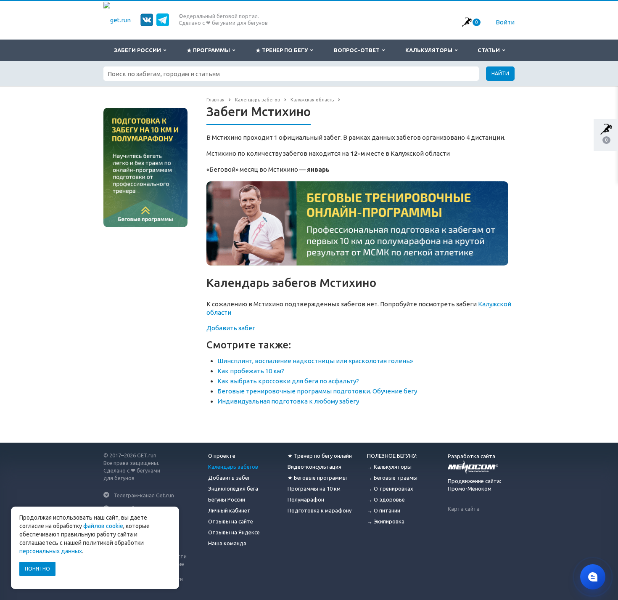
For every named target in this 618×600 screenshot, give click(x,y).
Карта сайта (464, 509)
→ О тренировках (390, 488)
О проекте (221, 456)
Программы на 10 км (314, 488)
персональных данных (50, 551)
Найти (500, 73)
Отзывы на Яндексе (234, 532)
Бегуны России (226, 499)
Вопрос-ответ (358, 50)
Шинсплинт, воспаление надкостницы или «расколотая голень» (315, 360)
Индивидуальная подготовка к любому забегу (288, 401)
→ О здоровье (386, 499)
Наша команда (227, 543)
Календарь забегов (233, 467)
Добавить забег (230, 328)
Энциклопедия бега (233, 488)
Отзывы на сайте (230, 521)
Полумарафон (306, 499)
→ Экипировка (385, 521)
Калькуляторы (430, 50)
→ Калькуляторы (389, 467)
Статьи (490, 50)
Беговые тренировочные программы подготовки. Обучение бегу (317, 391)
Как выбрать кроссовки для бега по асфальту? (288, 381)
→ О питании (383, 510)
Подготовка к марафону (319, 510)
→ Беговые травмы (392, 478)
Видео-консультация (314, 467)
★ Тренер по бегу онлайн (320, 456)
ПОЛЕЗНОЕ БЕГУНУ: (392, 456)
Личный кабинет (229, 510)
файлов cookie (103, 526)
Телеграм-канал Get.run (144, 495)
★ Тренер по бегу (283, 50)
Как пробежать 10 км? (250, 370)
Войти (505, 22)
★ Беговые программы (317, 478)
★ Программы (209, 50)
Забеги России (139, 50)
